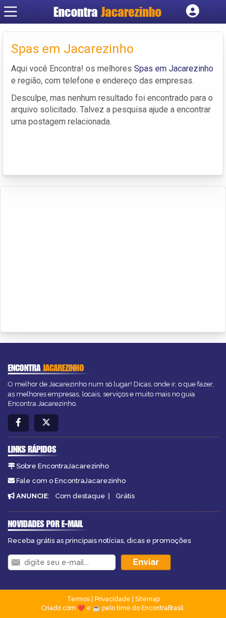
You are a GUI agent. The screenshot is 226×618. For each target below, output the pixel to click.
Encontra (107, 11)
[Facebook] (18, 423)
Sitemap (147, 599)
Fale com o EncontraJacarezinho (71, 481)
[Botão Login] (192, 11)
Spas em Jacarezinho (173, 69)
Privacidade (112, 599)
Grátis (125, 496)
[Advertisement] (87, 257)
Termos (78, 599)
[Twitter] (46, 423)
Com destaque (80, 496)
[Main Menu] (10, 11)
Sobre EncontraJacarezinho (62, 466)
